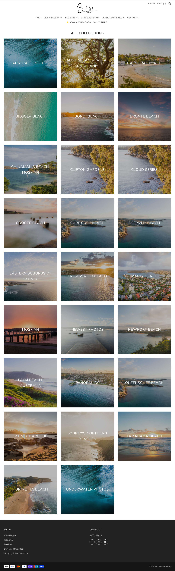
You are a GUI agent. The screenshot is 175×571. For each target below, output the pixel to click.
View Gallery (10, 535)
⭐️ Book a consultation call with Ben (87, 22)
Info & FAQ (70, 18)
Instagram (8, 539)
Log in (151, 4)
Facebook (8, 544)
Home (39, 18)
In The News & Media (113, 18)
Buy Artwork (52, 18)
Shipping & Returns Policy (16, 553)
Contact (132, 18)
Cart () (161, 4)
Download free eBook (14, 548)
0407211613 (96, 535)
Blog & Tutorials (90, 18)
